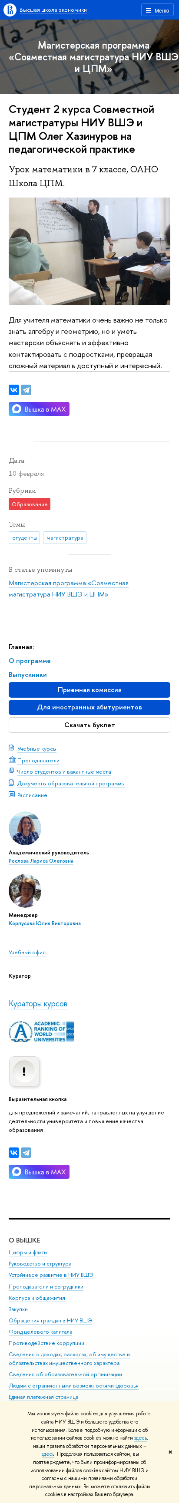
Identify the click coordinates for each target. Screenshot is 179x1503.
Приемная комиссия (90, 689)
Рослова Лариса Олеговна (41, 860)
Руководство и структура (40, 1263)
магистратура (64, 537)
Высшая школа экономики (53, 9)
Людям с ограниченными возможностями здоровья (74, 1385)
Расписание (32, 795)
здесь (140, 1437)
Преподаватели (38, 760)
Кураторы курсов (38, 1003)
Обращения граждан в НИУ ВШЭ (50, 1320)
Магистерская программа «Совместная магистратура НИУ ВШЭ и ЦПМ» (94, 56)
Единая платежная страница (43, 1397)
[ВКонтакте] (14, 1152)
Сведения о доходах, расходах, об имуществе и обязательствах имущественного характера (69, 1359)
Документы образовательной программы (71, 783)
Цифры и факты (28, 1252)
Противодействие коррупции (46, 1343)
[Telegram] (26, 1152)
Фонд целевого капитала (40, 1331)
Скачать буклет (89, 724)
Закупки (18, 1309)
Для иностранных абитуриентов (89, 707)
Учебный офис (27, 952)
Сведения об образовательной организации (65, 1374)
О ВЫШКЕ (24, 1240)
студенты (24, 537)
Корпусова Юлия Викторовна (45, 923)
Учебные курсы (36, 748)
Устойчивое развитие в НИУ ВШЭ (51, 1275)
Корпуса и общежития (37, 1298)
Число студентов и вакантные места (64, 771)
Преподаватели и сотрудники (46, 1286)
